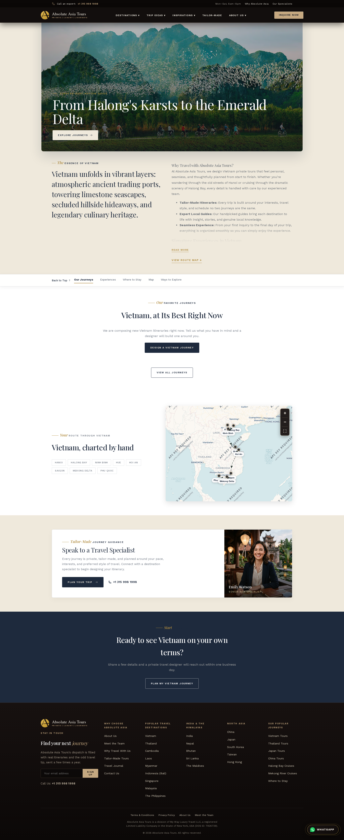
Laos (148, 758)
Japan (231, 739)
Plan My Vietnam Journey (172, 683)
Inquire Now (289, 15)
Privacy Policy (166, 815)
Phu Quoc (107, 470)
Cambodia (152, 750)
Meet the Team (114, 743)
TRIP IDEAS (156, 15)
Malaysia (151, 788)
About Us (110, 735)
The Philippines (155, 795)
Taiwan (232, 754)
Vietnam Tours (278, 735)
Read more (180, 249)
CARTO (253, 499)
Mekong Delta (82, 470)
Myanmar (151, 765)
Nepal (190, 743)
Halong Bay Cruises (281, 765)
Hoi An (133, 462)
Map (151, 279)
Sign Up (90, 773)
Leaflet (241, 499)
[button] (285, 484)
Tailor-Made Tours (116, 758)
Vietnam (150, 735)
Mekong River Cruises (282, 773)
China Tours (276, 758)
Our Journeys (83, 279)
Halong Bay (79, 462)
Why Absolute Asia (257, 3)
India (189, 735)
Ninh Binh (101, 462)
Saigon (60, 470)
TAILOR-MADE (212, 15)
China (230, 731)
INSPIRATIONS (183, 15)
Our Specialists (282, 3)
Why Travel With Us (117, 750)
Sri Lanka (192, 758)
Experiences (108, 279)
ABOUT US (237, 15)
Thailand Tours (278, 743)
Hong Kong (234, 762)
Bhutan (191, 750)
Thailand (151, 743)
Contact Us (111, 773)
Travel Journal (113, 765)
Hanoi (59, 462)
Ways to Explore (171, 279)
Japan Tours (276, 750)
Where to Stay (132, 279)
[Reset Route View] (284, 431)
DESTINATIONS (128, 15)
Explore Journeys (73, 135)
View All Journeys (172, 372)
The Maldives (195, 765)
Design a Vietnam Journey (172, 347)
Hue (118, 462)
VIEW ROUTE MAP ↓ (187, 260)
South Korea (235, 747)
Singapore (151, 780)
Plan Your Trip (80, 582)
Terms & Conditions (142, 815)
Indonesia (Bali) (155, 773)
